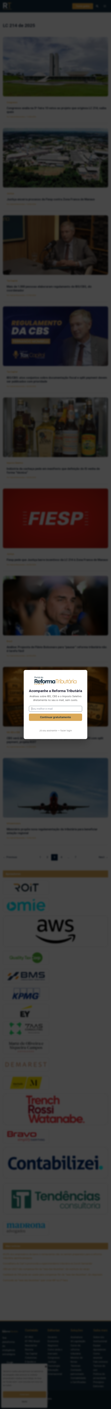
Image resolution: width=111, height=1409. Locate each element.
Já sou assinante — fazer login (55, 730)
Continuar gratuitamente (55, 717)
